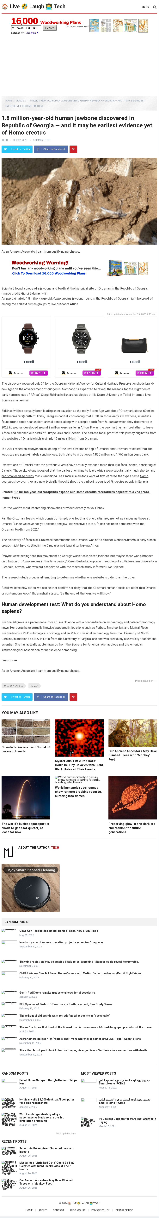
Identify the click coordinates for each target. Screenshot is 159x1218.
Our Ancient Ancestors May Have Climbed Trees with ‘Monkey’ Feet (132, 755)
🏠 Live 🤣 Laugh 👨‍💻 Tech (33, 6)
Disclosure (77, 1210)
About (43, 1210)
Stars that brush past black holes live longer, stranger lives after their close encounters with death (83, 1050)
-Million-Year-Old (13, 686)
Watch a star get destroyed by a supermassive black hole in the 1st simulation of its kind (41, 1117)
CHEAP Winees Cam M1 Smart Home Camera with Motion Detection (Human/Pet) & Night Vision (80, 973)
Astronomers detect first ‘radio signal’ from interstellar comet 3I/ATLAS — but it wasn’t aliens (80, 1038)
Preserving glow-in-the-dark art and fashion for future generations (131, 828)
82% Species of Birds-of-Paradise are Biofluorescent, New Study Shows (65, 1004)
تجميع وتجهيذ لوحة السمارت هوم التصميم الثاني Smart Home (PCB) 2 (124, 1082)
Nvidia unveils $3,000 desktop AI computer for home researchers (46, 1101)
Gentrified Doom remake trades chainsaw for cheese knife (57, 992)
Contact (58, 1210)
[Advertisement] (79, 63)
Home (8, 100)
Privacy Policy (100, 1210)
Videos (20, 100)
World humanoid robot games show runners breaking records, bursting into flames (78, 792)
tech (5, 140)
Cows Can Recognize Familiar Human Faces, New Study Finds (58, 930)
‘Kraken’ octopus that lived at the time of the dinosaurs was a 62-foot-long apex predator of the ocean (85, 1027)
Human (34, 686)
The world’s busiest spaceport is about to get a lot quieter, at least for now (25, 828)
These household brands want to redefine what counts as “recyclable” (64, 1015)
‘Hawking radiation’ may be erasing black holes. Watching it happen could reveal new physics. (79, 961)
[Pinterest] (73, 149)
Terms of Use (124, 1210)
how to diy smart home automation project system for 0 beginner (61, 942)
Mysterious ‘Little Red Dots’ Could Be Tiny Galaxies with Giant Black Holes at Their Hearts (79, 765)
